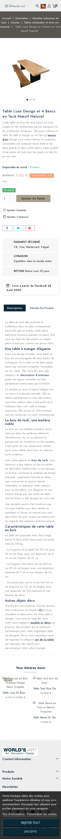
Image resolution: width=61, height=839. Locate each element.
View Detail (22, 684)
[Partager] (7, 228)
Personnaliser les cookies (42, 814)
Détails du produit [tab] (42, 308)
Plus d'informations (14, 814)
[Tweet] (18, 228)
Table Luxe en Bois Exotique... (20, 693)
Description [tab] (14, 308)
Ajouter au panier (33, 198)
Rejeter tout (30, 822)
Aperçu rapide (15, 684)
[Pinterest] (30, 228)
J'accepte (30, 831)
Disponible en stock (14, 167)
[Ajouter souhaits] (9, 684)
